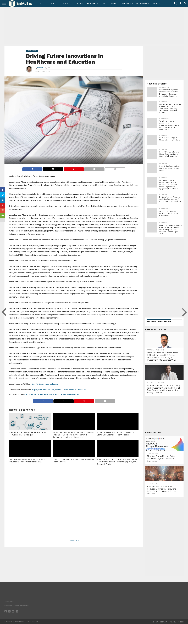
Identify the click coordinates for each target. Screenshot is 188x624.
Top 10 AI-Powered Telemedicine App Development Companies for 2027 (27, 460)
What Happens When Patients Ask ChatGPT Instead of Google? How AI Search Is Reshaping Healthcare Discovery (73, 434)
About (155, 622)
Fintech (50, 3)
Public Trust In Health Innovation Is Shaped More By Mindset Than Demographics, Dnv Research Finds (117, 461)
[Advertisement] (94, 26)
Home (40, 3)
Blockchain (77, 3)
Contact (163, 622)
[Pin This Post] (74, 168)
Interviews (127, 3)
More (155, 3)
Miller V (40, 68)
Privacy (173, 622)
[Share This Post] (53, 168)
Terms (181, 622)
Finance (115, 3)
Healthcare (60, 394)
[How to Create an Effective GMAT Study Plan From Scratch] (74, 452)
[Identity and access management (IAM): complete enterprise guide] (30, 425)
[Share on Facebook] (32, 168)
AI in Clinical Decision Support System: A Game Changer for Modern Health (115, 433)
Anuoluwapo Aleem (33, 394)
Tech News (63, 3)
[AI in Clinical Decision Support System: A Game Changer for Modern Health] (118, 425)
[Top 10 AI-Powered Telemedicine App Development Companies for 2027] (30, 452)
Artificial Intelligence (97, 3)
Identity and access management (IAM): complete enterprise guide (27, 433)
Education (49, 394)
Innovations (73, 394)
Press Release (143, 3)
